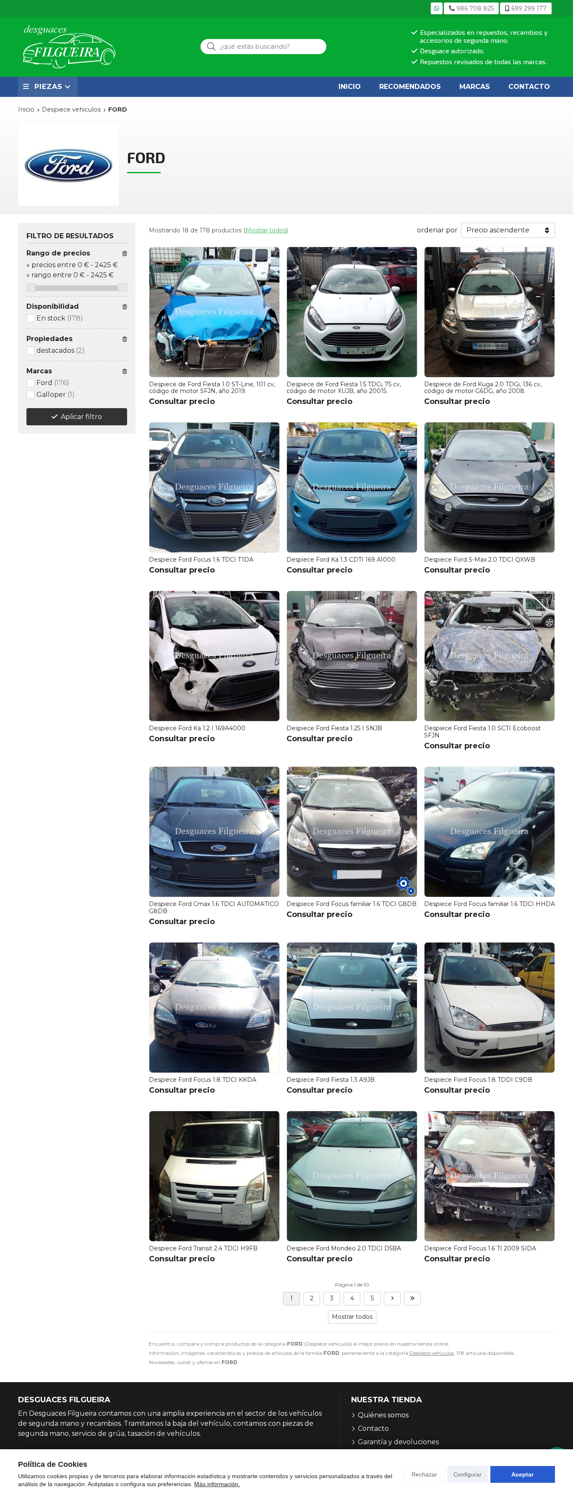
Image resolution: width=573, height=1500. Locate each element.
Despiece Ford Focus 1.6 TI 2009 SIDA (480, 1248)
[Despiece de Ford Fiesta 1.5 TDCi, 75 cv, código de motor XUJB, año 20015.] (352, 312)
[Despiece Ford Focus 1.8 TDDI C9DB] (490, 1008)
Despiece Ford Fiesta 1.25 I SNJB (334, 728)
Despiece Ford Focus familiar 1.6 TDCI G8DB (351, 904)
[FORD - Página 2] (392, 1298)
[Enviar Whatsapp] (436, 8)
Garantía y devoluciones (398, 1442)
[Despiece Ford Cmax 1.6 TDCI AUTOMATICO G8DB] (214, 832)
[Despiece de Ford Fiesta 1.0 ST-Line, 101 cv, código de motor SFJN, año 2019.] (214, 312)
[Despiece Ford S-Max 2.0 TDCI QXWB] (490, 487)
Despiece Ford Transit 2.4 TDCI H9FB (203, 1248)
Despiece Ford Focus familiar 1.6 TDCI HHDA (489, 904)
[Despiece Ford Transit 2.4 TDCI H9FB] (214, 1176)
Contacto (373, 1428)
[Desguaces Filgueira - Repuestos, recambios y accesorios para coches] (69, 46)
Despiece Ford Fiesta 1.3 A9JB (330, 1079)
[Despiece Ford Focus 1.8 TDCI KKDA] (214, 1008)
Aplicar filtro (81, 417)
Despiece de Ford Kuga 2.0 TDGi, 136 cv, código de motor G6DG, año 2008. (483, 387)
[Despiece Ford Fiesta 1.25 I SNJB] (352, 656)
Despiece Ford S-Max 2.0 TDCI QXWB (479, 559)
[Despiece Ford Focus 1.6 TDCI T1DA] (214, 487)
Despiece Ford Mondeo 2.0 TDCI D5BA (343, 1248)
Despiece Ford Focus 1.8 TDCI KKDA (202, 1079)
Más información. (217, 1484)
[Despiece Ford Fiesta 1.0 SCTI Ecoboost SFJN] (490, 656)
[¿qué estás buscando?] (263, 46)
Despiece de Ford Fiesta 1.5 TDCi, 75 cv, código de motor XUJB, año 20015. (343, 387)
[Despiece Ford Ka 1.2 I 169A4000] (214, 656)
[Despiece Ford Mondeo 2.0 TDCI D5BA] (352, 1176)
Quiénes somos (383, 1415)
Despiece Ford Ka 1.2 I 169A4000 (197, 728)
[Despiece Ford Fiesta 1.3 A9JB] (352, 1008)
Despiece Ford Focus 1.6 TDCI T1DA (201, 559)
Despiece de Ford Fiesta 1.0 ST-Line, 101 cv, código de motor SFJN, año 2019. (212, 387)
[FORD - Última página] (412, 1298)
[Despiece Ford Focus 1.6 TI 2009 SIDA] (490, 1176)
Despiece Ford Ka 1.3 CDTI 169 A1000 (341, 559)
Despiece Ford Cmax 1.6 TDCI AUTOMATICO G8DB (214, 907)
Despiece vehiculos (431, 1353)
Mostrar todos (265, 230)
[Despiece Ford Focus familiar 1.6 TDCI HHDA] (490, 832)
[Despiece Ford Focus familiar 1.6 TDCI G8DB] (352, 832)
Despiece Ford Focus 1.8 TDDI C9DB (478, 1079)
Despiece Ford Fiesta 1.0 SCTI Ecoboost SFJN (482, 731)
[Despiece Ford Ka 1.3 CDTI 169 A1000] (352, 487)
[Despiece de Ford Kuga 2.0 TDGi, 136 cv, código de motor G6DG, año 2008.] (490, 312)
